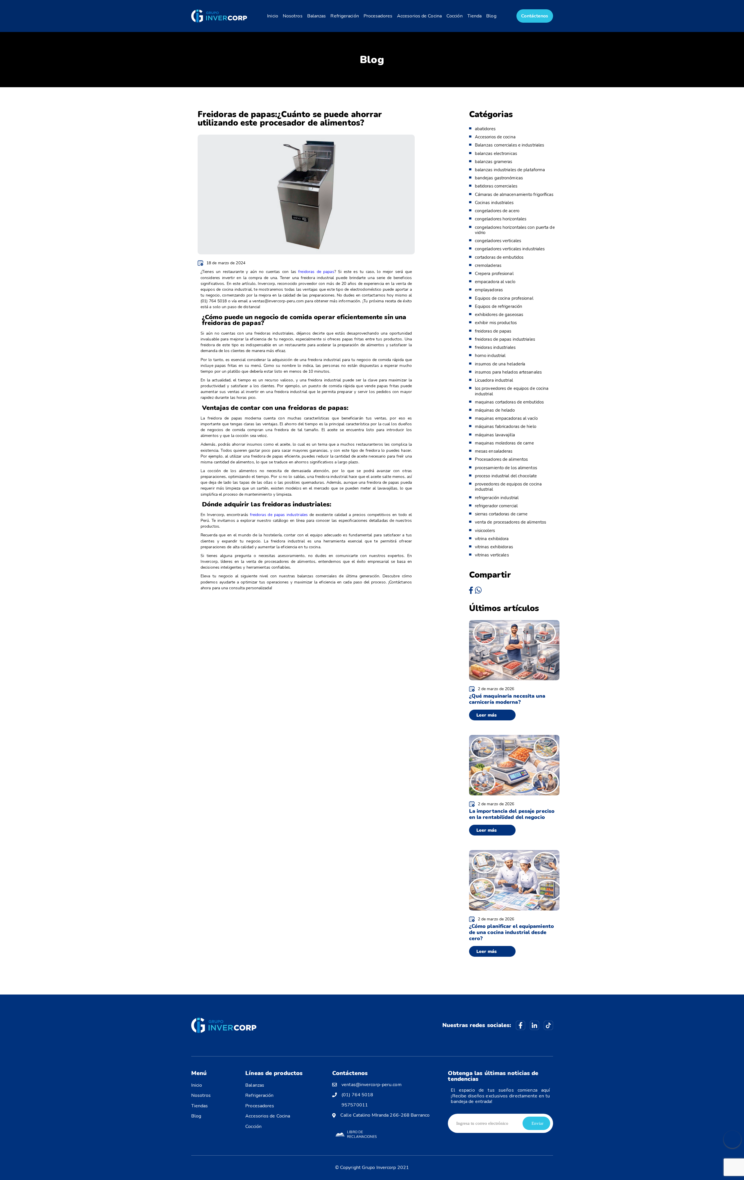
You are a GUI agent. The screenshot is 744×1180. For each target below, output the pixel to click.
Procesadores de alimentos (501, 459)
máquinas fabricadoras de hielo (505, 426)
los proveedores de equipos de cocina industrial (512, 391)
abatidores (485, 128)
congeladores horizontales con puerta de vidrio (515, 230)
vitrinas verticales (492, 555)
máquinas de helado (495, 410)
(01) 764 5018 (357, 1095)
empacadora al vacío (495, 281)
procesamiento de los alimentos (506, 467)
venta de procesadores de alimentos (510, 522)
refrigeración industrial (496, 497)
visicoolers (485, 530)
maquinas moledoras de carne (504, 443)
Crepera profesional (494, 273)
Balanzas (316, 16)
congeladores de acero (497, 210)
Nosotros (293, 16)
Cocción (454, 16)
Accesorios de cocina (495, 137)
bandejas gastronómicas (499, 178)
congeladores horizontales (501, 219)
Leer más (486, 715)
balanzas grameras (493, 161)
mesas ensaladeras (494, 451)
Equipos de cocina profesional (504, 298)
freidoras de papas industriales (505, 339)
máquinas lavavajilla (495, 435)
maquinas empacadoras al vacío (506, 418)
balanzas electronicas (496, 153)
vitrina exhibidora (492, 538)
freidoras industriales (495, 347)
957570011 (354, 1105)
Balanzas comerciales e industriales (509, 145)
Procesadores (378, 16)
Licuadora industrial (494, 380)
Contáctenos (534, 16)
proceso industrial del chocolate (506, 476)
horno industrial (490, 355)
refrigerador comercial (496, 505)
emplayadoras (489, 289)
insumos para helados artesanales (508, 372)
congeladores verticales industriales (510, 248)
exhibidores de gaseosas (499, 314)
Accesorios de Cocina (419, 16)
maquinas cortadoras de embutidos (509, 402)
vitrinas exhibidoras (494, 546)
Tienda (474, 16)
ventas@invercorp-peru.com (371, 1085)
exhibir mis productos (496, 322)
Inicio (272, 16)
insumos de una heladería (500, 364)
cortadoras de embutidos (499, 257)
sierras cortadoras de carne (501, 514)
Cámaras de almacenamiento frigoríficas (514, 194)
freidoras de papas (316, 271)
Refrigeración (344, 16)
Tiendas (199, 1106)
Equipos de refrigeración (498, 306)
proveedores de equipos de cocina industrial (508, 486)
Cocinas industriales (494, 202)
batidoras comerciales (496, 186)
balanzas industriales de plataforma (510, 169)
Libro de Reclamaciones (362, 1134)
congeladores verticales (498, 240)
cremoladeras (488, 265)
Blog (491, 16)
